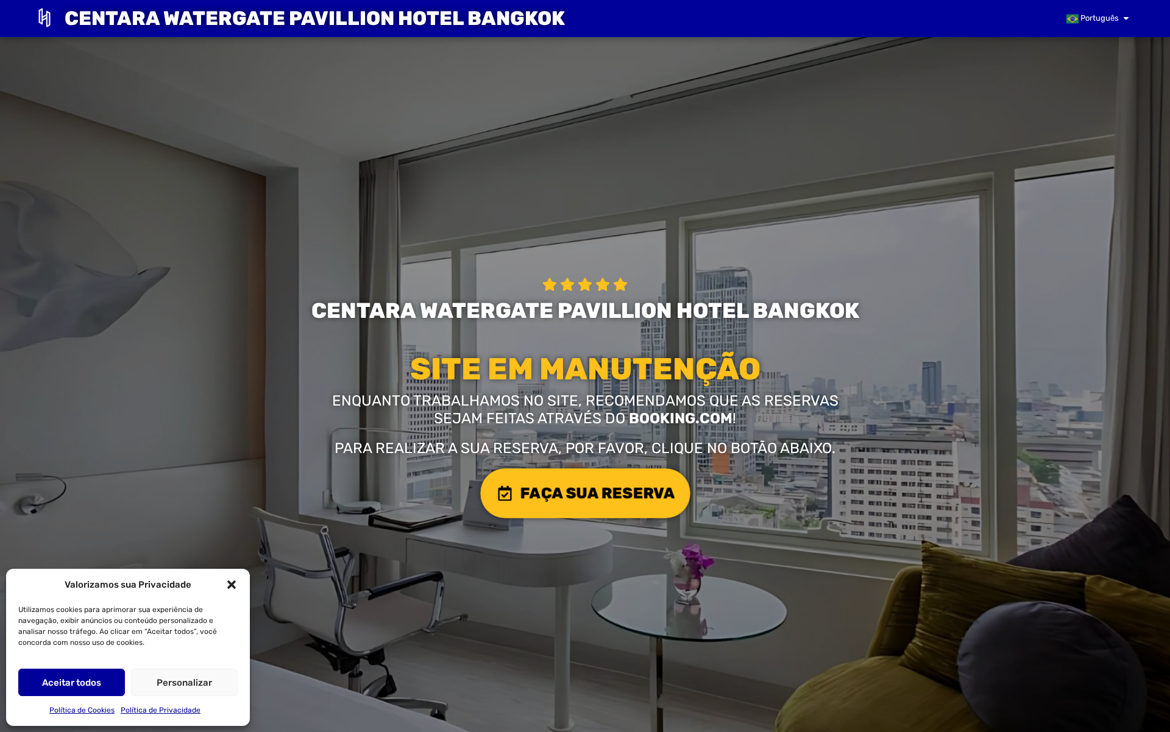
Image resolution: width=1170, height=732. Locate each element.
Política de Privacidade (160, 710)
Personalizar (184, 682)
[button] (231, 585)
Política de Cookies (82, 710)
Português (1099, 18)
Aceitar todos (71, 682)
